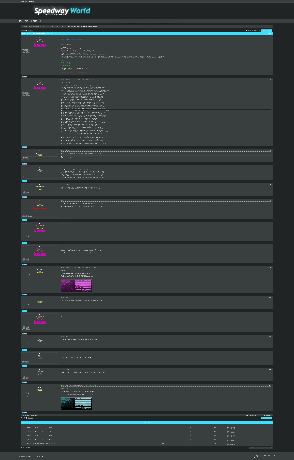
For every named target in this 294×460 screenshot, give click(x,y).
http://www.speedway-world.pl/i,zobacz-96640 (86, 118)
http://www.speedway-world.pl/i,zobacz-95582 (98, 90)
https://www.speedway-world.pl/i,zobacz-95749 (93, 372)
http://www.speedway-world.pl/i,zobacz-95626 (94, 91)
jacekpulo (39, 153)
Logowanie (24, 1)
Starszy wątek (26, 415)
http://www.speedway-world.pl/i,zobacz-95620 (89, 127)
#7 (270, 223)
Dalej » (31, 30)
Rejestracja (31, 1)
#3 (270, 150)
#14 (270, 369)
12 (190, 435)
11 (190, 427)
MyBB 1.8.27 (271, 455)
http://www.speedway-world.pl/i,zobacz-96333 (89, 85)
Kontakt (23, 456)
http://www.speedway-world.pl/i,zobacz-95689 (94, 139)
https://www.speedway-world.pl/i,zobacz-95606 (89, 188)
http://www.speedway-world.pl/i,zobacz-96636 (93, 87)
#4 (270, 166)
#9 (270, 267)
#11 (270, 314)
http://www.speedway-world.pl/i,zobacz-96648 (90, 105)
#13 (270, 353)
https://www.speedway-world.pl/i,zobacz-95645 (79, 393)
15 (190, 443)
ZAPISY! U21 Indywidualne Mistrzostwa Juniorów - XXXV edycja (41, 435)
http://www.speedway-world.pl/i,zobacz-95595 (92, 142)
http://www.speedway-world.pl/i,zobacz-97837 (97, 111)
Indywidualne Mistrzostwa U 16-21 (49, 26)
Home (20, 21)
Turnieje (39, 26)
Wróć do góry (29, 456)
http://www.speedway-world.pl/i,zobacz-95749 (94, 123)
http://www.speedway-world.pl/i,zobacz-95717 (93, 117)
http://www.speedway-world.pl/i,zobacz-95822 (91, 130)
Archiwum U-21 (63, 26)
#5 (270, 184)
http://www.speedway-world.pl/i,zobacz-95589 (91, 140)
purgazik (39, 339)
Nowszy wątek (33, 415)
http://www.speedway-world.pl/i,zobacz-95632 (85, 120)
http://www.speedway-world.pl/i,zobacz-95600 (96, 115)
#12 (270, 336)
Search (26, 21)
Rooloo (260, 457)
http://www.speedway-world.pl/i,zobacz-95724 (92, 96)
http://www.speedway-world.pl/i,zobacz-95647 (94, 93)
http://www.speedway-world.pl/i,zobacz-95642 (95, 143)
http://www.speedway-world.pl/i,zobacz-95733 (90, 88)
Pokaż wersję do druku (27, 447)
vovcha (233, 444)
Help (41, 21)
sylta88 (39, 388)
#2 (270, 79)
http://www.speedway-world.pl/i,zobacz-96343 (92, 103)
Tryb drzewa (269, 33)
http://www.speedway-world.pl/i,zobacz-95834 (92, 136)
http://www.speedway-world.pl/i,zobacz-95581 (92, 129)
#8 (270, 246)
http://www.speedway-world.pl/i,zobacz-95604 (94, 106)
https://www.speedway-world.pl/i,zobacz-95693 (89, 99)
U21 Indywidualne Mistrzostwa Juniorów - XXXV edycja (39, 431)
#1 (270, 36)
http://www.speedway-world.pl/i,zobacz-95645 (86, 126)
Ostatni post (229, 428)
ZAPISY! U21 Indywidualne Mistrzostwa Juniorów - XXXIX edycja (41, 443)
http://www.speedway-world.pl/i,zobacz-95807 (92, 137)
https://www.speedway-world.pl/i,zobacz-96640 (85, 339)
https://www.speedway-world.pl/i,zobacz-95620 (81, 394)
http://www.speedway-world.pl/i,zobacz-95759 (89, 124)
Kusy (233, 436)
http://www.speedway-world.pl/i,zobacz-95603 (92, 102)
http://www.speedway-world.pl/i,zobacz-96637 (86, 121)
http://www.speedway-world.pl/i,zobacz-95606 (90, 100)
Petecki (39, 169)
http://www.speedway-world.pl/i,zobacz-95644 (91, 114)
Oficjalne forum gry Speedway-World (29, 26)
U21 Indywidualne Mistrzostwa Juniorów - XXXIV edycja (39, 439)
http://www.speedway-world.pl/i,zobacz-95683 (93, 108)
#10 (270, 297)
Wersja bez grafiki (39, 456)
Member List (34, 21)
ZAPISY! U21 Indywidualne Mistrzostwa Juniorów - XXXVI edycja (41, 427)
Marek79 (39, 270)
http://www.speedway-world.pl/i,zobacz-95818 (97, 132)
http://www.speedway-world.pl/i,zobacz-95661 (92, 133)
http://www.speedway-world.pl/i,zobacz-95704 (94, 94)
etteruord (39, 300)
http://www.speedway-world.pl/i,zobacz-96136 (94, 97)
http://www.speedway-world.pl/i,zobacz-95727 (96, 112)
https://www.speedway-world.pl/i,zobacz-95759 (81, 391)
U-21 (58, 26)
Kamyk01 (39, 371)
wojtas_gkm (95, 79)
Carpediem (234, 428)
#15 (270, 385)
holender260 (39, 186)
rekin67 (39, 355)
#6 (270, 200)
